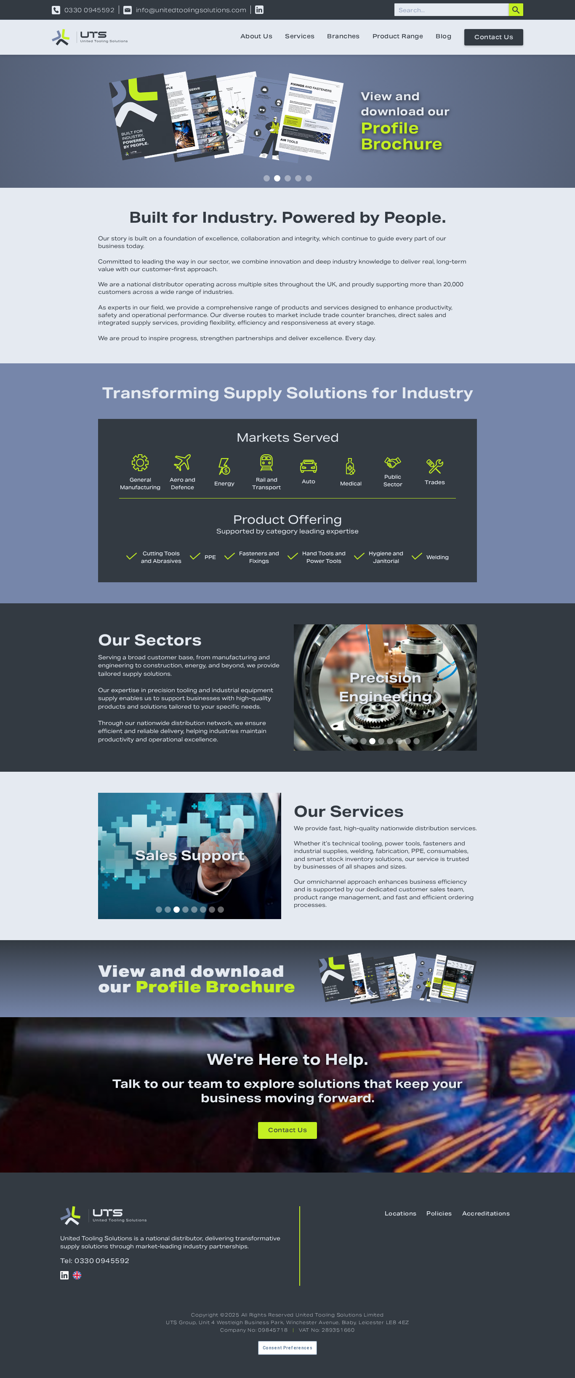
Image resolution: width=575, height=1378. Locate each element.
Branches (343, 37)
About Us (256, 37)
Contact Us (493, 38)
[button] (267, 178)
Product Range (398, 37)
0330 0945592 (89, 10)
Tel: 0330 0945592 (95, 1261)
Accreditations (486, 1214)
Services (299, 37)
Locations (401, 1214)
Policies (439, 1214)
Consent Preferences (287, 1348)
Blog (443, 37)
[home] (90, 37)
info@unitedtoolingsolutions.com (191, 10)
